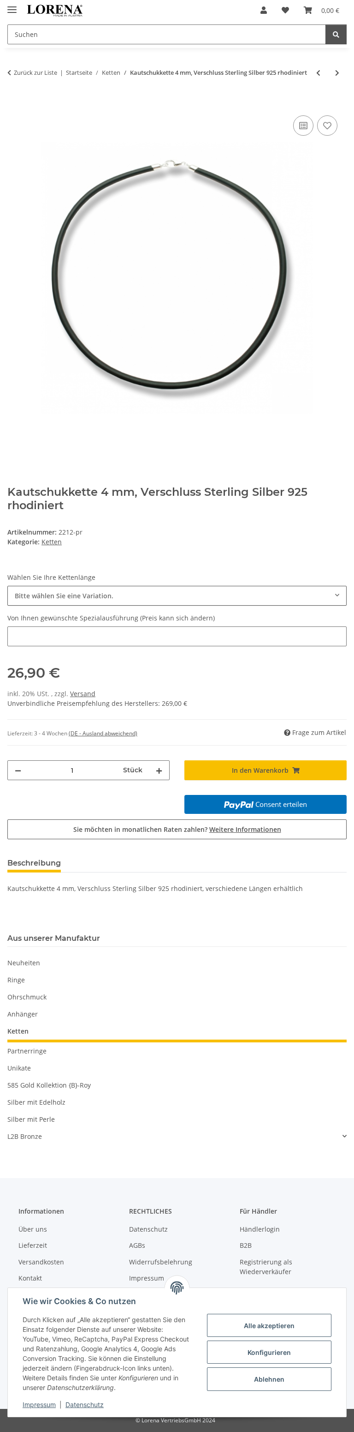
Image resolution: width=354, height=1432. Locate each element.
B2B (246, 1245)
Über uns (32, 1229)
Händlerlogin (260, 1229)
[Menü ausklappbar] (12, 6)
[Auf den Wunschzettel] (327, 125)
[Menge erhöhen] (159, 770)
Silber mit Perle (31, 1119)
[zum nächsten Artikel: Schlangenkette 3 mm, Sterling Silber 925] (337, 73)
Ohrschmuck (27, 997)
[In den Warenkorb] (14, 103)
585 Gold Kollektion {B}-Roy (49, 1085)
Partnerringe (27, 1051)
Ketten (51, 541)
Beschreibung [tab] (34, 863)
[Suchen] (336, 34)
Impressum (39, 1404)
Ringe (16, 979)
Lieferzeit (32, 1245)
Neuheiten (23, 962)
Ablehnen (269, 1379)
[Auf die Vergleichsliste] (303, 125)
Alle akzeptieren (269, 1326)
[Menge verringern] (18, 770)
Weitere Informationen (245, 829)
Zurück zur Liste (35, 72)
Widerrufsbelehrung (160, 1262)
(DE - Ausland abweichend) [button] (103, 733)
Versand (82, 693)
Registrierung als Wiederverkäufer (266, 1267)
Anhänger (22, 1014)
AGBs (137, 1245)
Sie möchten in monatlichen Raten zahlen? (177, 829)
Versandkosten (41, 1262)
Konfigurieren (269, 1352)
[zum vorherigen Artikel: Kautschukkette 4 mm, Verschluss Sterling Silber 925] (318, 73)
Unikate (19, 1068)
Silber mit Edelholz (36, 1102)
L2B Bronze (24, 1136)
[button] (263, 10)
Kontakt (30, 1278)
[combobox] (177, 596)
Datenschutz (84, 1404)
